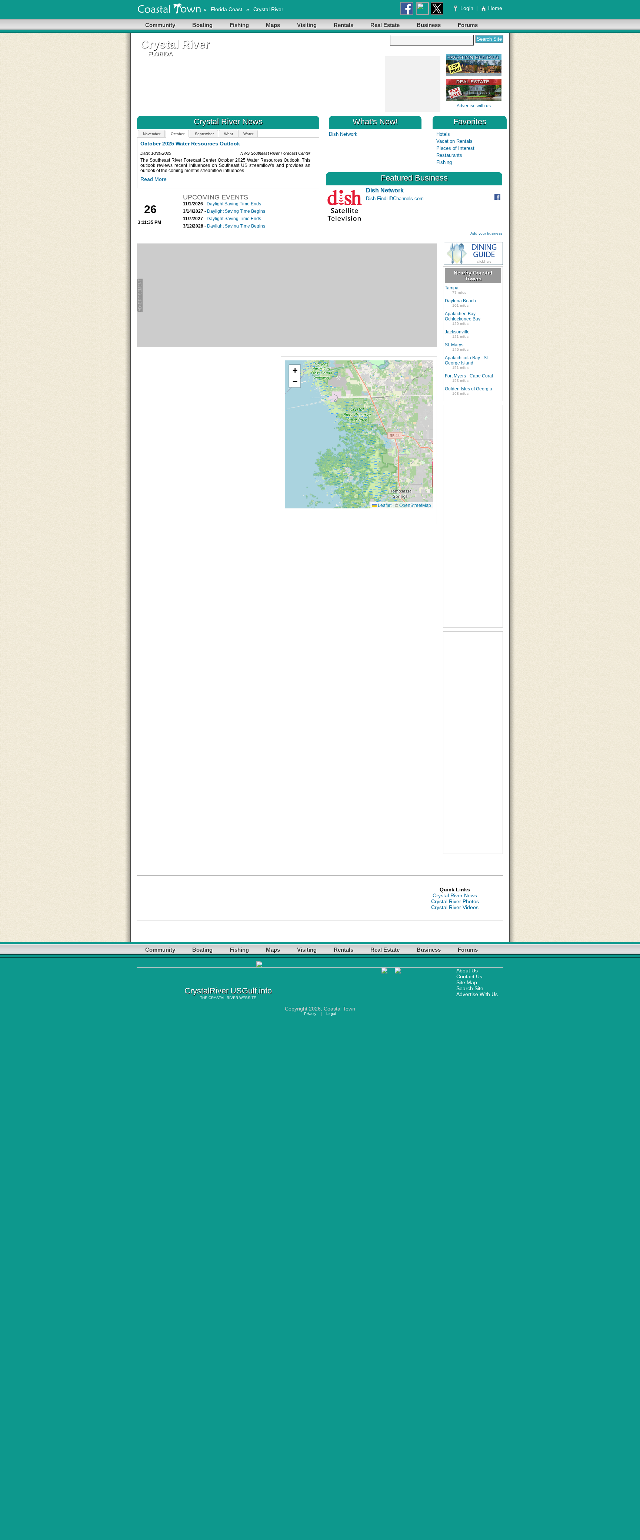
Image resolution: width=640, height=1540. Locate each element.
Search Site (469, 988)
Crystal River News (455, 895)
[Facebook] (498, 198)
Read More (225, 179)
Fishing (239, 25)
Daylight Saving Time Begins (236, 211)
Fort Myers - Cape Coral (469, 376)
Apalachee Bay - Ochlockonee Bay (462, 316)
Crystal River (268, 9)
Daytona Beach (460, 300)
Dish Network (343, 134)
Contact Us (469, 976)
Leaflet (384, 505)
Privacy (310, 1014)
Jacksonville (457, 331)
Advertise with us (474, 105)
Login (467, 8)
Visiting (307, 25)
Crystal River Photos (455, 901)
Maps (273, 25)
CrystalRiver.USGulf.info (228, 990)
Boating (202, 25)
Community (160, 25)
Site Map (466, 982)
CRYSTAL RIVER (223, 998)
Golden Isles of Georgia (468, 388)
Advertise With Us (477, 994)
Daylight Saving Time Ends (234, 203)
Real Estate (385, 25)
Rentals (343, 25)
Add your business (486, 233)
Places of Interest (455, 148)
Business (429, 25)
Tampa (452, 287)
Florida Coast (226, 9)
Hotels (443, 134)
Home (495, 8)
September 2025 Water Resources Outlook (265, 144)
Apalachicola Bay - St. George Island (467, 360)
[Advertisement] (412, 84)
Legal (331, 1014)
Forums (468, 25)
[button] (294, 370)
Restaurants (449, 155)
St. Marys (454, 344)
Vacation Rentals (454, 141)
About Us (467, 971)
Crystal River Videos (455, 907)
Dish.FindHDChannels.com (395, 198)
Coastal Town (339, 1009)
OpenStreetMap (415, 505)
